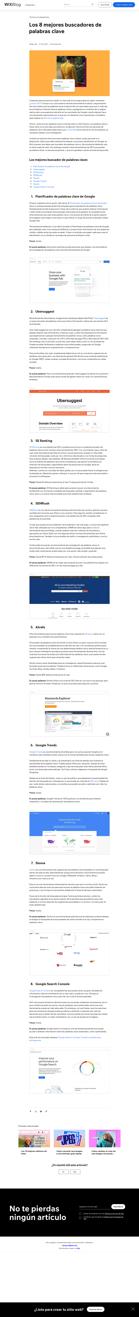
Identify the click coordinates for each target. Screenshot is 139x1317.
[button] (133, 1309)
